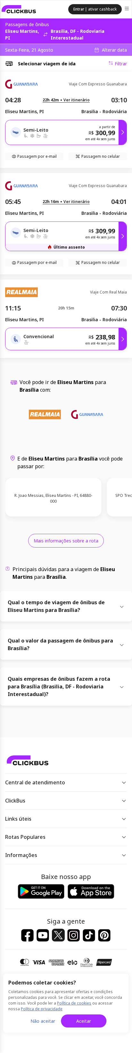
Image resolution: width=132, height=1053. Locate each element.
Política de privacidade (41, 1009)
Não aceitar (42, 1021)
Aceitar (83, 1021)
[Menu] (127, 9)
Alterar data (114, 50)
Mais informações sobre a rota (66, 541)
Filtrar (121, 64)
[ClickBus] (19, 9)
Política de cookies (74, 1003)
